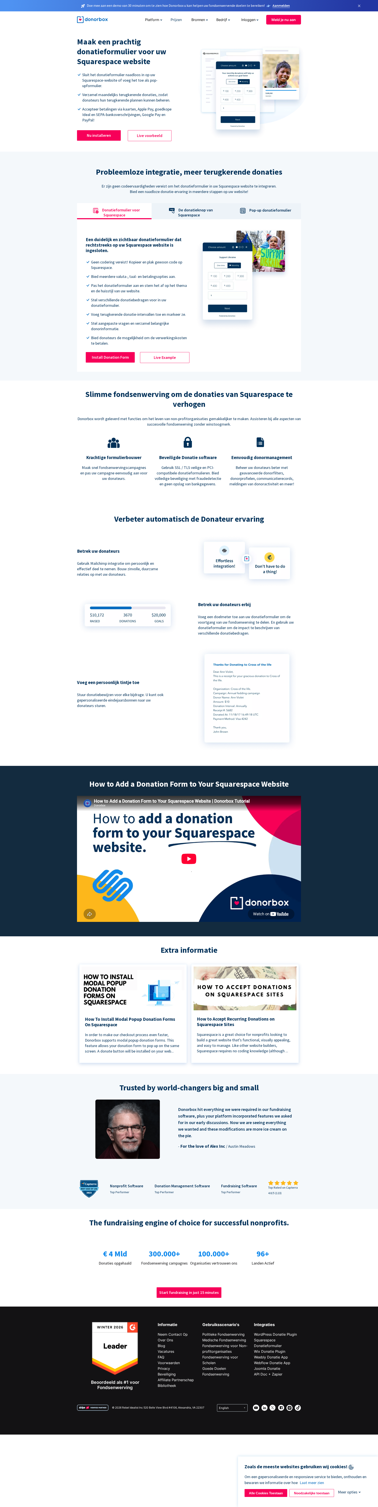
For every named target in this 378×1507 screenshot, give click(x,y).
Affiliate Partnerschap (176, 1380)
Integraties (264, 1324)
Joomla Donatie (267, 1368)
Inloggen (248, 20)
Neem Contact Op (173, 1334)
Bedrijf (221, 20)
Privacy (164, 1368)
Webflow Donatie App (272, 1363)
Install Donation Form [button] (110, 357)
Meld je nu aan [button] (283, 20)
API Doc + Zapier (268, 1374)
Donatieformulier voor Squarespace (121, 213)
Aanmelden (281, 5)
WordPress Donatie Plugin (275, 1334)
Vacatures (166, 1351)
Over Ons (165, 1340)
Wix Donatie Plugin (269, 1351)
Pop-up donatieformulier (270, 210)
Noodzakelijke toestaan (311, 1493)
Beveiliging (167, 1374)
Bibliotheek (167, 1385)
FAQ (161, 1357)
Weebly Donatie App (271, 1357)
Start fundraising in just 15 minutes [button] (189, 1292)
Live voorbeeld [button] (149, 135)
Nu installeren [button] (99, 135)
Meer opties (347, 1492)
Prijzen (176, 20)
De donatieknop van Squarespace (195, 213)
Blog (161, 1346)
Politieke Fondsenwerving (223, 1334)
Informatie (167, 1324)
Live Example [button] (165, 357)
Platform (152, 20)
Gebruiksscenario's (220, 1324)
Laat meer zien (312, 1482)
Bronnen (198, 20)
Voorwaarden (169, 1363)
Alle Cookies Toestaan (266, 1493)
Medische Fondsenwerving (224, 1340)
